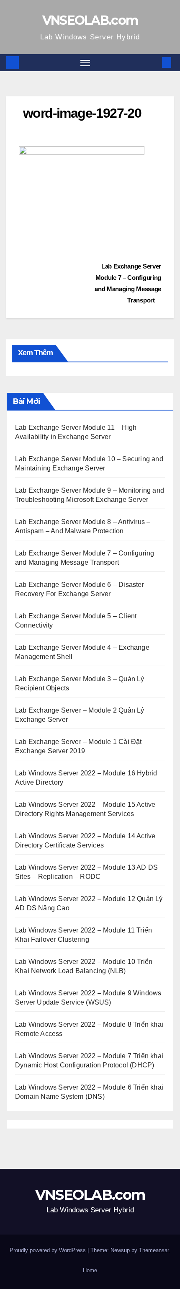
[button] (154, 62)
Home (90, 1270)
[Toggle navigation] (85, 63)
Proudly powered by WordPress (48, 1250)
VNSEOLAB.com (90, 20)
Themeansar (154, 1250)
